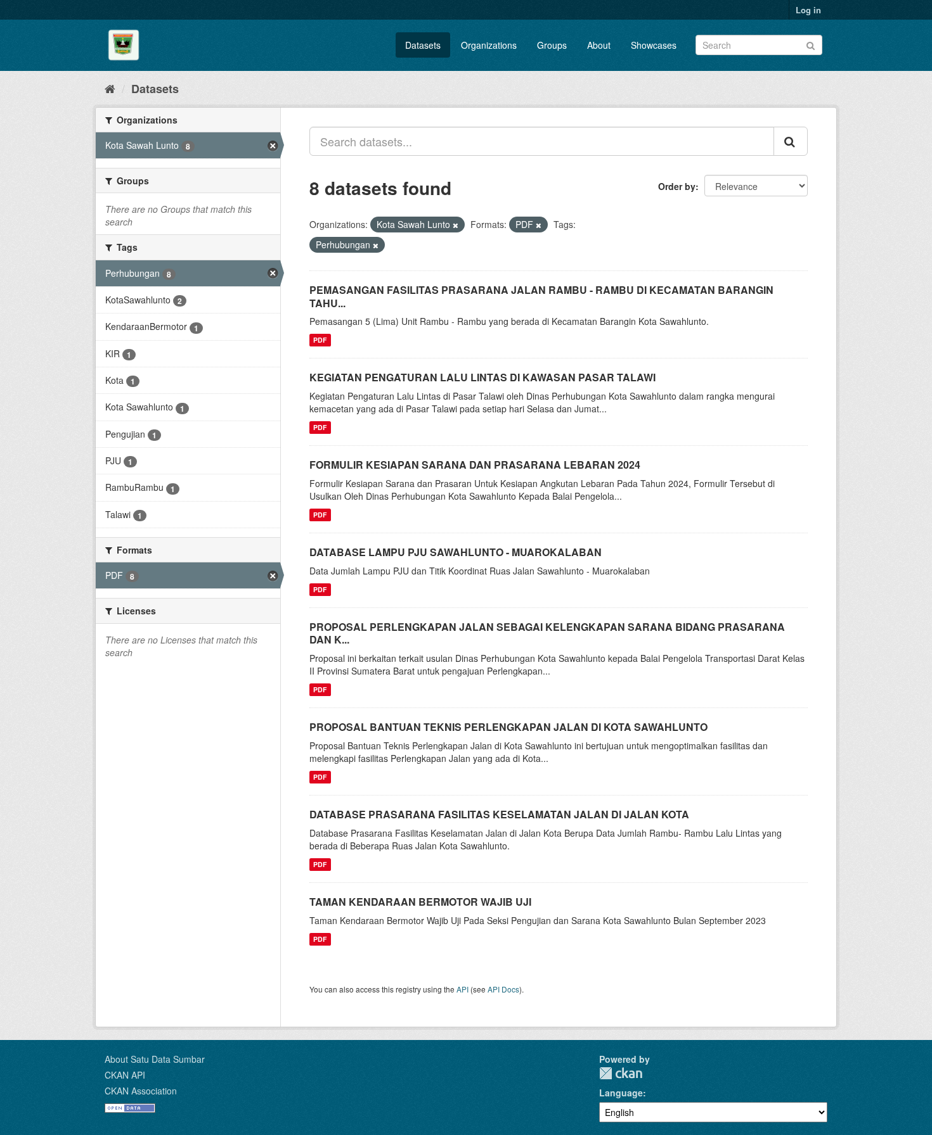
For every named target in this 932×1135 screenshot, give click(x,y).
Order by (677, 186)
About (599, 45)
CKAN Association (141, 1090)
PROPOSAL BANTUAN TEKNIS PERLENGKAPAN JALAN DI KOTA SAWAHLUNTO (508, 727)
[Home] (110, 88)
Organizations (489, 45)
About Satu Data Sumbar (155, 1059)
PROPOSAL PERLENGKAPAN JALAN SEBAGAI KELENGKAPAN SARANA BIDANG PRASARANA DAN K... (547, 633)
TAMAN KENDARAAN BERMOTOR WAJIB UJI (420, 901)
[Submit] (810, 44)
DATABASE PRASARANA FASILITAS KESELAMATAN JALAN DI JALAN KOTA (499, 814)
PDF (320, 340)
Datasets (423, 45)
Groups (552, 45)
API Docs (503, 989)
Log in (808, 10)
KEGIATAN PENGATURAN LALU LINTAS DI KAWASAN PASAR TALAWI (482, 377)
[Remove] (455, 225)
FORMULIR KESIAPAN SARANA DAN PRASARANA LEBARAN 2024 (474, 464)
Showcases (653, 45)
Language (621, 1092)
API (462, 989)
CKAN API (125, 1074)
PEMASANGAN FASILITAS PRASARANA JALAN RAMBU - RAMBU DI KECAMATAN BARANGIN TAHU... (541, 296)
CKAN (620, 1073)
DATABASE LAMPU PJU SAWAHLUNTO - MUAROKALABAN (455, 552)
